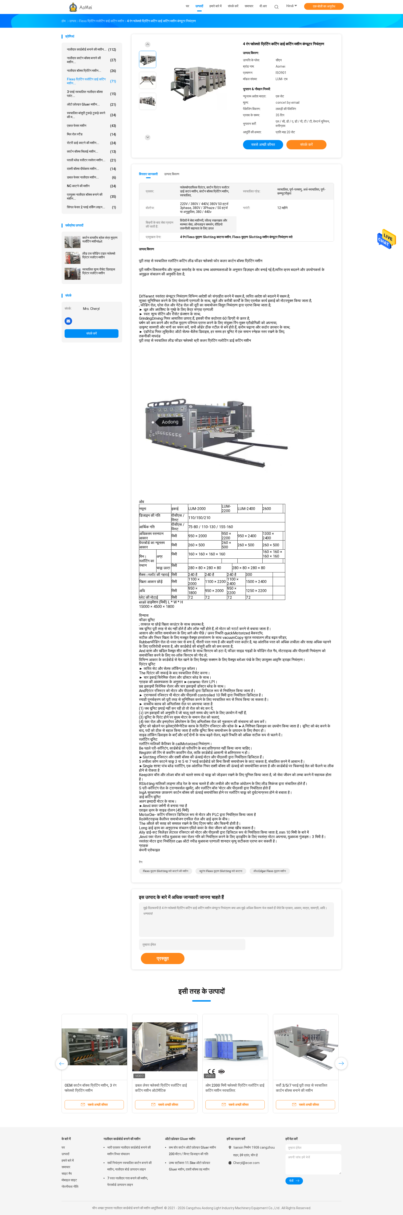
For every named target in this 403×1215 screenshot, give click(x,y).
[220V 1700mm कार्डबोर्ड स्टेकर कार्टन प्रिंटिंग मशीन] (305, 1046)
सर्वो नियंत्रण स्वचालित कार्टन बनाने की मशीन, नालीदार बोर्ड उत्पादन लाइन (129, 1166)
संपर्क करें (91, 333)
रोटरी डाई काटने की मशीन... (91, 143)
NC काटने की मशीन (91, 186)
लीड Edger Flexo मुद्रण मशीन (270, 871)
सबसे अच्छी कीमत (263, 144)
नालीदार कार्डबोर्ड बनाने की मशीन (122, 1139)
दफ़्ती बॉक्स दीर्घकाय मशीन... (91, 169)
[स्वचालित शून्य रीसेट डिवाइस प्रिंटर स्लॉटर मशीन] (72, 274)
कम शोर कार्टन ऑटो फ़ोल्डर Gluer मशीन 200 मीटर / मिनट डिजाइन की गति (192, 1151)
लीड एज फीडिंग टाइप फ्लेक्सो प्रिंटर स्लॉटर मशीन (98, 255)
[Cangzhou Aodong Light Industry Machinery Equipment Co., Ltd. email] (68, 321)
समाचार (66, 1167)
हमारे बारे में (68, 1160)
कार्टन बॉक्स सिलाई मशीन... (91, 152)
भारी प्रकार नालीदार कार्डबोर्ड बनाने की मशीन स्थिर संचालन (129, 1151)
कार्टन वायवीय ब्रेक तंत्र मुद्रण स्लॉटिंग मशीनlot (100, 239)
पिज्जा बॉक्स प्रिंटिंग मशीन (82, 1085)
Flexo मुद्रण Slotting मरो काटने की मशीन (165, 871)
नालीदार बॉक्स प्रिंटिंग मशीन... (91, 71)
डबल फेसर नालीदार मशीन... (91, 177)
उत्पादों (65, 1154)
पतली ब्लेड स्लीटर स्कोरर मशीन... (91, 160)
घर (63, 1147)
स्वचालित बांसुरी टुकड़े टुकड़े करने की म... (91, 115)
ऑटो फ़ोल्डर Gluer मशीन (180, 1139)
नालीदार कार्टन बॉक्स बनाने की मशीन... (91, 60)
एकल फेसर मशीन (91, 126)
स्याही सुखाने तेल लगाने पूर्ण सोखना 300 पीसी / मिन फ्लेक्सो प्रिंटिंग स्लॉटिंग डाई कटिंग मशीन (232, 1090)
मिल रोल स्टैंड (91, 134)
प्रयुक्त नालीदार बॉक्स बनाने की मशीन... (91, 196)
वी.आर (263, 6)
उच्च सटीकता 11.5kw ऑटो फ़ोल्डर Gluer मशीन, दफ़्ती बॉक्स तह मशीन (189, 1166)
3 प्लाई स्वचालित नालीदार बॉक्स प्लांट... (91, 94)
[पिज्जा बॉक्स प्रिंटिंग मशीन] (94, 1046)
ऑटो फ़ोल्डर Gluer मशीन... (91, 104)
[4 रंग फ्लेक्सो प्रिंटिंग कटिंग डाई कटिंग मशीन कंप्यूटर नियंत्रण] (198, 81)
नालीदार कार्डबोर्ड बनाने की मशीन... (91, 49)
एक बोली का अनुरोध (324, 6)
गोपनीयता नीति (70, 1186)
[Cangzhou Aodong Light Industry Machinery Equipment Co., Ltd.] (79, 7)
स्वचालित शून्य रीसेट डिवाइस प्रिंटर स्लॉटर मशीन (98, 271)
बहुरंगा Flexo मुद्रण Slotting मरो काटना (220, 871)
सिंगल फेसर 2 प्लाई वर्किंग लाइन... (91, 207)
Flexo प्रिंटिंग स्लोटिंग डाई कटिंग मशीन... (91, 81)
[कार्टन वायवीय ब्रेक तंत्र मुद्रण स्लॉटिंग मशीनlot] (72, 242)
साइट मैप (67, 1173)
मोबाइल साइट (69, 1180)
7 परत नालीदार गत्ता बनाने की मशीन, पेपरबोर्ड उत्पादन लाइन (127, 1181)
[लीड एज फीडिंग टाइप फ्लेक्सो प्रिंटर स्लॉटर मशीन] (72, 258)
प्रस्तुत (163, 958)
